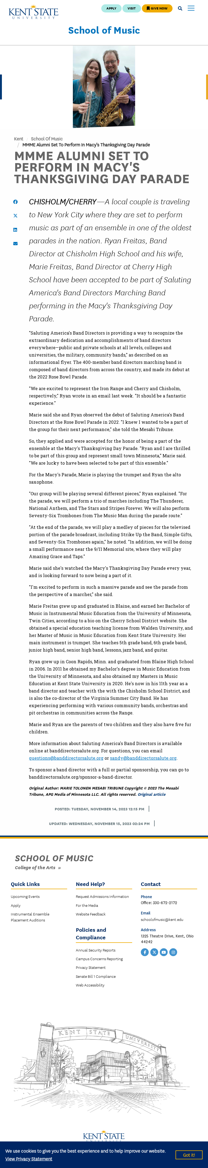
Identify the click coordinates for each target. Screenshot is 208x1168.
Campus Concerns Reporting (99, 959)
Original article (151, 794)
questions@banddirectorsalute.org (66, 758)
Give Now (158, 8)
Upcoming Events (25, 896)
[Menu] (191, 8)
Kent (18, 138)
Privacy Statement (91, 967)
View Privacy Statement (28, 1158)
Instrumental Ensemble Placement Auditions (30, 917)
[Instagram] (173, 952)
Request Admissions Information (102, 896)
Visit (132, 8)
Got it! (189, 1154)
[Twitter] (154, 952)
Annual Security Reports (95, 950)
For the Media (87, 905)
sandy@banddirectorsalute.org (143, 758)
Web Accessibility (90, 985)
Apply (111, 8)
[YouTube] (164, 952)
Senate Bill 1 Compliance (96, 976)
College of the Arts (35, 867)
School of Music (104, 29)
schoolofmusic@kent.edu (162, 919)
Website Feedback (91, 914)
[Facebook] (145, 952)
